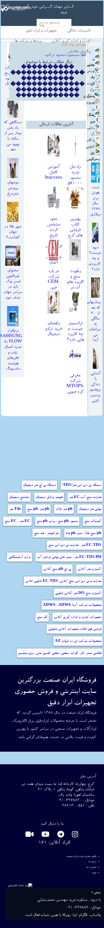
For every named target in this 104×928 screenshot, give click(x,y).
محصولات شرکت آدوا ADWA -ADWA (72, 605)
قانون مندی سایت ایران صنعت (81, 856)
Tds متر (15, 509)
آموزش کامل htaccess (53, 172)
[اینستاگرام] (74, 835)
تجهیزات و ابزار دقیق (41, 31)
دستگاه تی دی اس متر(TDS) (81, 485)
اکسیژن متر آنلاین (89, 569)
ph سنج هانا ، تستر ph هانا (83, 534)
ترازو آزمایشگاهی (19, 557)
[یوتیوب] (44, 835)
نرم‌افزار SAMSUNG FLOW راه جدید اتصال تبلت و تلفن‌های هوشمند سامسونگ (11, 350)
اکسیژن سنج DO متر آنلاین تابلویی (78, 593)
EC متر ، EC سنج (17, 521)
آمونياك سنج (92, 521)
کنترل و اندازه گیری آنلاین (71, 41)
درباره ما (92, 861)
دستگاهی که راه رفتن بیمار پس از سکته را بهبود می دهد (13, 136)
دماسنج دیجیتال (19, 497)
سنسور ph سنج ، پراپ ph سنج (57, 521)
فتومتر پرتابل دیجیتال (49, 497)
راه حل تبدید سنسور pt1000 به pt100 (75, 177)
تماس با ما (91, 867)
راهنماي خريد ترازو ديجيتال (53, 329)
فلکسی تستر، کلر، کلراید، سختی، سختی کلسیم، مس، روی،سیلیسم (59, 653)
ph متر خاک (64, 509)
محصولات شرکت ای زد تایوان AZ (78, 641)
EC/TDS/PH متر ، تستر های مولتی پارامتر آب (69, 557)
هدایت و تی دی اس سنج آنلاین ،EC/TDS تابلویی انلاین (63, 581)
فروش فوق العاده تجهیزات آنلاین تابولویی (74, 629)
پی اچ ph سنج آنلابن (57, 569)
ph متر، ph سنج (38, 509)
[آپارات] (29, 835)
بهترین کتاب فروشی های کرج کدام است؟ (75, 233)
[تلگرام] (60, 835)
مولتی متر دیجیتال (90, 509)
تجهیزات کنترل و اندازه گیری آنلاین (77, 617)
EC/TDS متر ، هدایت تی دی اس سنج (74, 545)
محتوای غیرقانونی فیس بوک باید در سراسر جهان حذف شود (13, 284)
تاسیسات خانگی (79, 31)
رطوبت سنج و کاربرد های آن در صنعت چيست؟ (75, 285)
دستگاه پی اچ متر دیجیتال (39, 485)
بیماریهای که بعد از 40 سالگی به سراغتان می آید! (94, 321)
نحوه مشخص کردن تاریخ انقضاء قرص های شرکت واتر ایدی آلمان (53, 241)
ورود (63, 12)
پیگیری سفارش (79, 51)
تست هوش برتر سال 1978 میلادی (95, 201)
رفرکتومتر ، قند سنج (46, 534)
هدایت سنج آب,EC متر (85, 497)
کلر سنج (42, 617)
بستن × (95, 893)
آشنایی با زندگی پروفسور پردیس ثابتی (95, 387)
